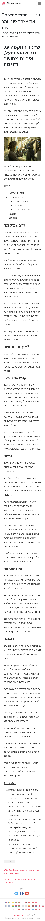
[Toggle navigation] (39, 3)
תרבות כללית (9, 861)
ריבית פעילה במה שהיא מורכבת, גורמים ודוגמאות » (21, 881)
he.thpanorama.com (19, 915)
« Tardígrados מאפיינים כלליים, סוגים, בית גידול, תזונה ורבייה (22, 871)
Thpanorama (13, 3)
